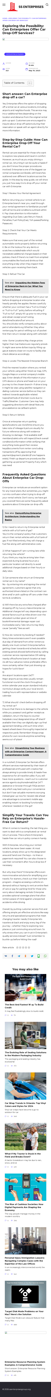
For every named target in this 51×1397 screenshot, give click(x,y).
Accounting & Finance (15, 54)
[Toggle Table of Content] (28, 83)
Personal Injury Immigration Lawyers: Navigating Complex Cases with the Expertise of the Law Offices (25, 1261)
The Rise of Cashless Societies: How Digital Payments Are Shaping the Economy (24, 1207)
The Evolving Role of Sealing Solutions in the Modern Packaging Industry (25, 1054)
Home (4, 18)
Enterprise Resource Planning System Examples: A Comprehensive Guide (25, 1363)
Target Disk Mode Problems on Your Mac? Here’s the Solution (24, 1313)
